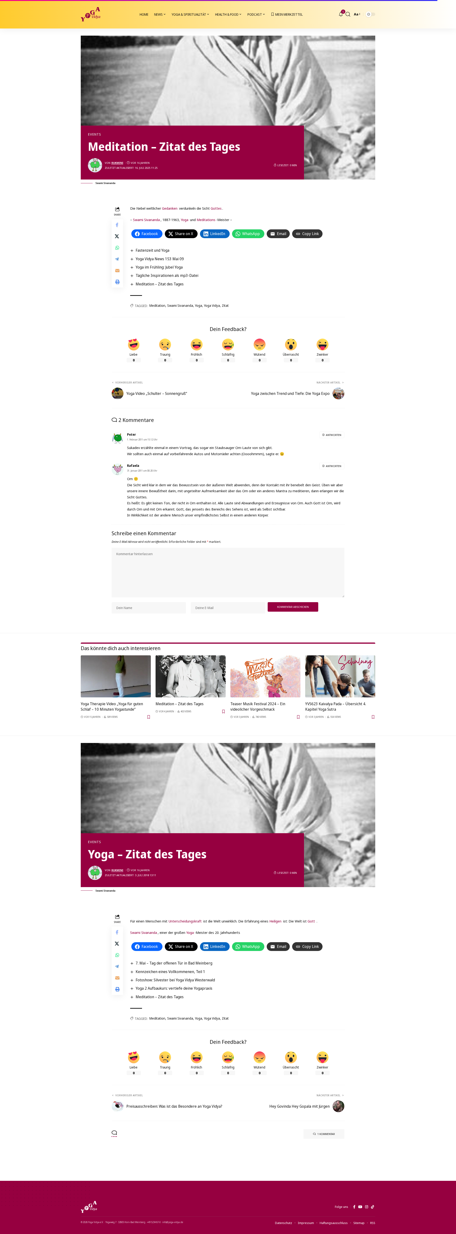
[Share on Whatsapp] (117, 247)
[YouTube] (360, 1207)
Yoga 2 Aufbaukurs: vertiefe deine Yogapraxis (174, 988)
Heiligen (275, 921)
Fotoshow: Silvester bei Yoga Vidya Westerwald (175, 980)
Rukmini (117, 163)
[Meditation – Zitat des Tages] (191, 676)
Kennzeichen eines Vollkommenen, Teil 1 (170, 971)
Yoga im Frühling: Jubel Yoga (159, 267)
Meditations (206, 219)
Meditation (157, 305)
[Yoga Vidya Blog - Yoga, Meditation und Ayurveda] (90, 14)
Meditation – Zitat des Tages (160, 284)
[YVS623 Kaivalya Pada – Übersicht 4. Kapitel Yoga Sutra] (340, 676)
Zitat (225, 305)
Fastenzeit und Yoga (152, 250)
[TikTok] (372, 1207)
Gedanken (169, 208)
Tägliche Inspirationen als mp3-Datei (167, 275)
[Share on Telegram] (117, 259)
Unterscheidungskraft (185, 921)
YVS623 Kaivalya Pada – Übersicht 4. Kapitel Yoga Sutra (335, 706)
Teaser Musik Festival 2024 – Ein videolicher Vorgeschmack (257, 706)
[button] (348, 14)
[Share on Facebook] (117, 225)
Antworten (333, 435)
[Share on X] (117, 236)
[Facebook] (354, 1207)
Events (94, 134)
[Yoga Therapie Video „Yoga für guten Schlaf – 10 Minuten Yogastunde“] (116, 676)
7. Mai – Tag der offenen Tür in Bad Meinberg (174, 963)
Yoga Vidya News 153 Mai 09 (160, 258)
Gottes (216, 208)
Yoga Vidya (212, 305)
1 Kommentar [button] (326, 1134)
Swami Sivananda (146, 219)
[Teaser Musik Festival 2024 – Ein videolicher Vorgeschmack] (265, 676)
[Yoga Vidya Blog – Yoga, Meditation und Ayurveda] (89, 1207)
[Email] (117, 270)
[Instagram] (366, 1207)
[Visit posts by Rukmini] (95, 165)
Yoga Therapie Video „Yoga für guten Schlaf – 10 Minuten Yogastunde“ (112, 706)
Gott (311, 921)
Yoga (184, 219)
